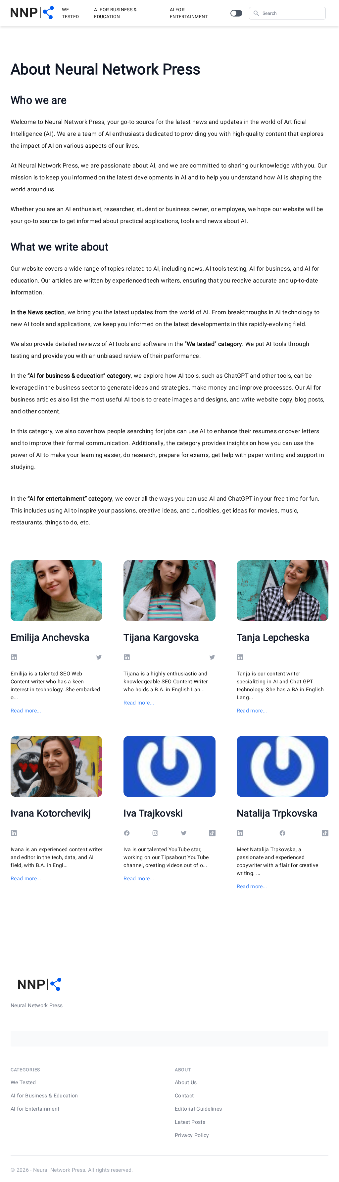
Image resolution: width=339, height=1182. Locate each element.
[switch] (236, 13)
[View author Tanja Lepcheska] (282, 590)
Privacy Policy (192, 1135)
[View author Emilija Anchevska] (56, 590)
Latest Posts (190, 1122)
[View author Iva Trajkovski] (169, 766)
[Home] (32, 13)
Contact (184, 1095)
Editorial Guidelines (198, 1109)
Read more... (26, 710)
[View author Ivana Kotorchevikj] (56, 766)
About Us (186, 1082)
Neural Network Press (59, 1170)
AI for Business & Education (115, 13)
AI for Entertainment (189, 13)
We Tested (70, 13)
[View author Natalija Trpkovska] (282, 766)
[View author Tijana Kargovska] (169, 590)
